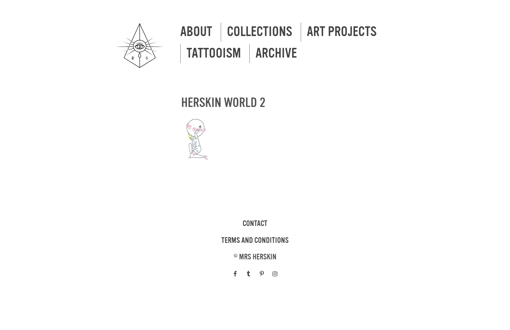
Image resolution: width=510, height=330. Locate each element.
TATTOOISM (214, 53)
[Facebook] (235, 274)
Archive (276, 53)
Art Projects (342, 32)
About (196, 32)
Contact (255, 223)
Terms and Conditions (255, 240)
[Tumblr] (248, 274)
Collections (259, 32)
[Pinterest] (262, 274)
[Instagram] (275, 274)
